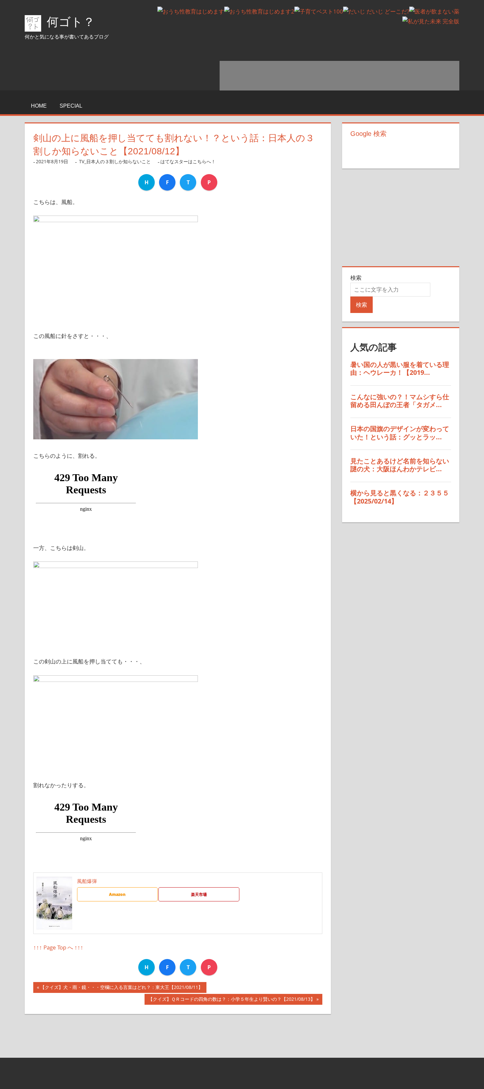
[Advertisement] (339, 76)
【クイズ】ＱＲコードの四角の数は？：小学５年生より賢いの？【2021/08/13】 (231, 1000)
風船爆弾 (87, 881)
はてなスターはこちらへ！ (188, 161)
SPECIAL (71, 106)
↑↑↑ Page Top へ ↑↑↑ (58, 947)
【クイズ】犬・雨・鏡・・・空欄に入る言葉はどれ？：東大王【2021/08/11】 (121, 988)
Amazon (117, 894)
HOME (39, 106)
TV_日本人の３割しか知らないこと (115, 161)
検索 (356, 277)
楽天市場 (199, 894)
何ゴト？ (71, 22)
